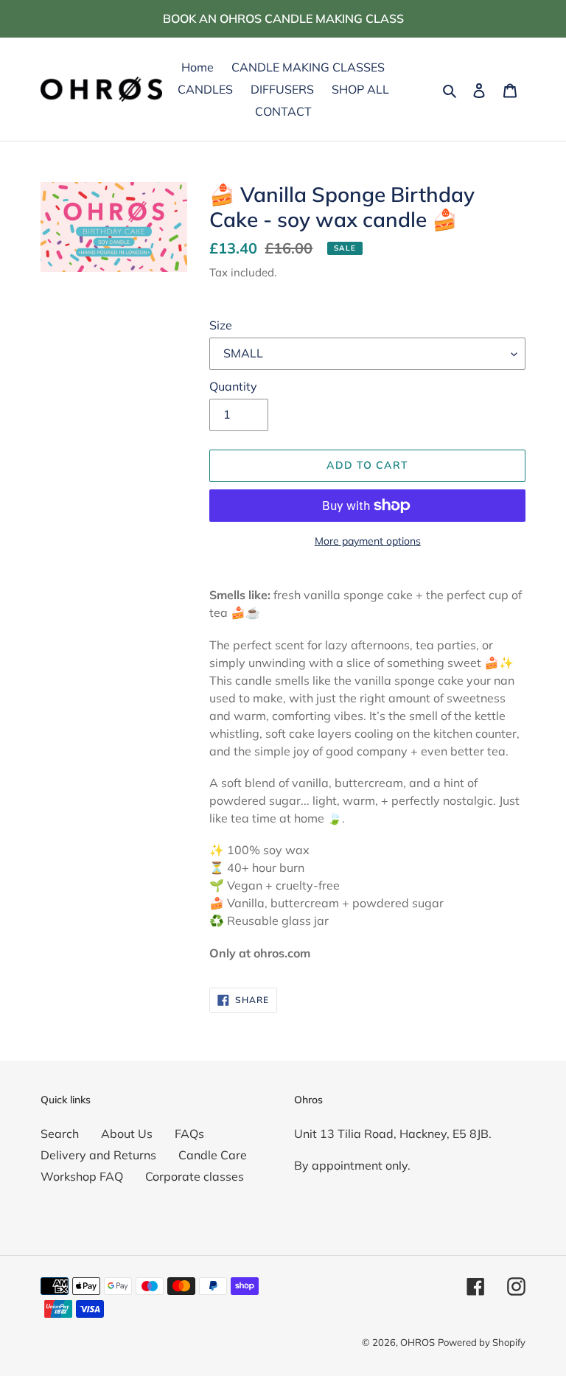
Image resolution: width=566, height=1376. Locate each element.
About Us (127, 1133)
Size (220, 325)
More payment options (368, 541)
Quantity (233, 386)
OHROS (417, 1342)
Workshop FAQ (82, 1176)
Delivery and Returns (98, 1155)
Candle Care (212, 1155)
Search (60, 1133)
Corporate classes (194, 1176)
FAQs (189, 1133)
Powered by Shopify (481, 1342)
